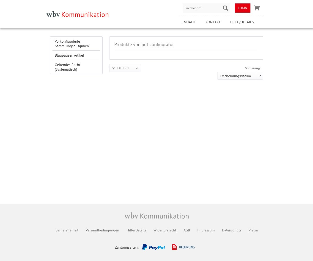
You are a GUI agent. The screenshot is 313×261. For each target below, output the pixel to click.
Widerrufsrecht (165, 230)
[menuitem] (206, 8)
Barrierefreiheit (66, 230)
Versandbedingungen (102, 230)
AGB (187, 230)
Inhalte (189, 22)
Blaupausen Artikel (69, 55)
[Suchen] (225, 8)
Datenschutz (231, 230)
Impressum (206, 230)
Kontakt (213, 22)
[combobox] (206, 8)
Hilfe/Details (242, 22)
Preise (253, 230)
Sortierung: (253, 68)
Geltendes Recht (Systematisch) (67, 66)
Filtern (122, 68)
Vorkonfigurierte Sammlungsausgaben (72, 43)
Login (242, 8)
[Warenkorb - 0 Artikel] (257, 8)
